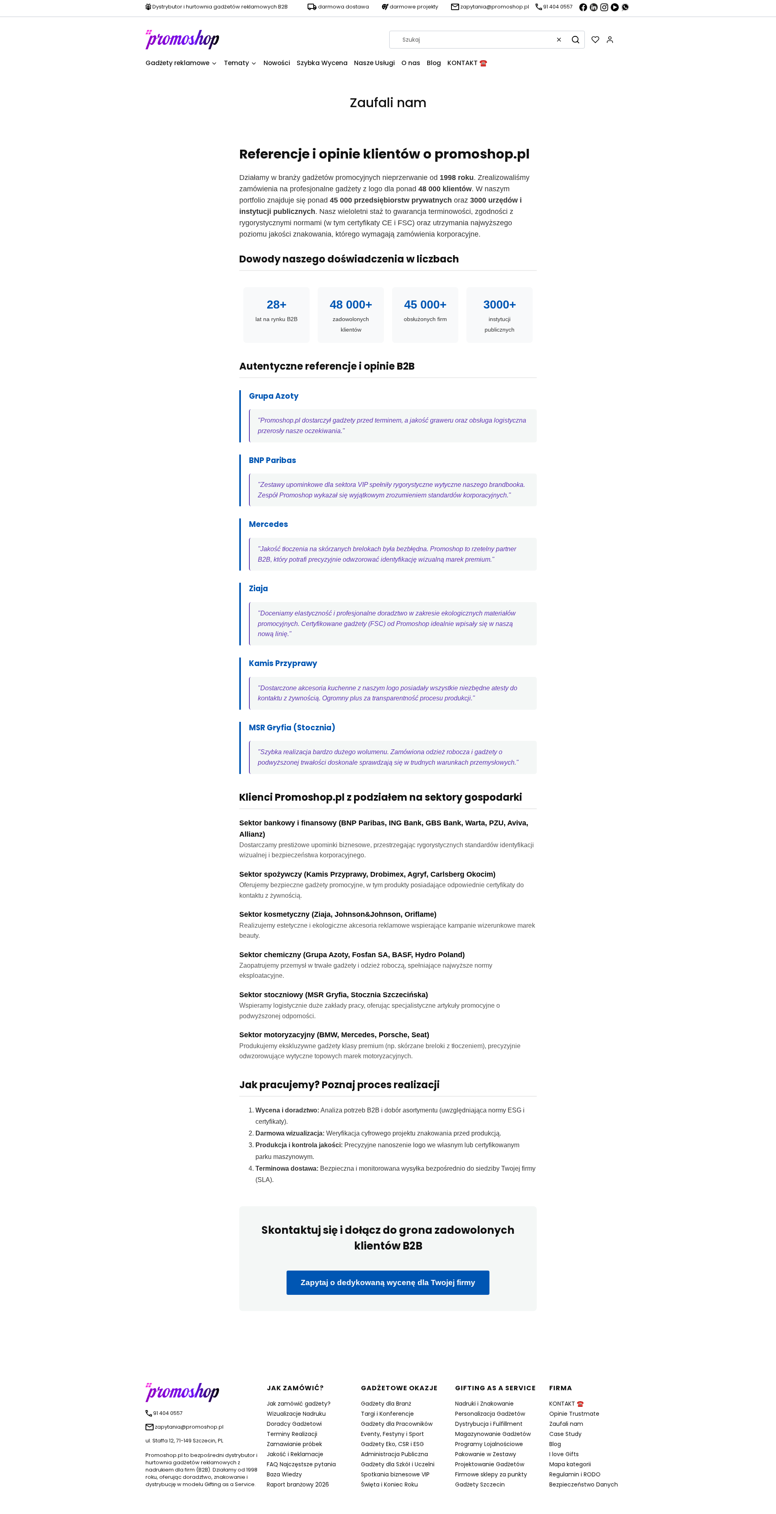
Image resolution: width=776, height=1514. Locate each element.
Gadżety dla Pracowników (396, 1424)
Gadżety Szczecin (480, 1484)
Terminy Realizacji (292, 1434)
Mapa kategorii (570, 1464)
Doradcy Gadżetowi (294, 1424)
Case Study (565, 1434)
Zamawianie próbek (294, 1444)
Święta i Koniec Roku (389, 1484)
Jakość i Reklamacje (295, 1454)
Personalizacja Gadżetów (490, 1414)
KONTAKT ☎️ (566, 1404)
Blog (555, 1444)
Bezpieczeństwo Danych (583, 1484)
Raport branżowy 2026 (298, 1484)
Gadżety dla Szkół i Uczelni (397, 1464)
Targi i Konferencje (387, 1414)
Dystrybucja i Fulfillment (489, 1424)
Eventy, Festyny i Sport (392, 1434)
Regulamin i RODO (575, 1474)
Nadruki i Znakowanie (484, 1404)
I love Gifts (564, 1454)
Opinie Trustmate (574, 1414)
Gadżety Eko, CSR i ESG (392, 1444)
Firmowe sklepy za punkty (491, 1474)
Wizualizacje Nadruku (296, 1414)
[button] (575, 40)
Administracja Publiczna (394, 1454)
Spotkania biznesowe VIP (395, 1474)
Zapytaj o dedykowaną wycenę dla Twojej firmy (388, 1282)
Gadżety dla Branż (386, 1404)
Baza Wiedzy (284, 1474)
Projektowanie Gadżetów (489, 1464)
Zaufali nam (566, 1424)
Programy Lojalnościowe (489, 1444)
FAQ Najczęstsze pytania (301, 1464)
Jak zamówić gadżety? (299, 1404)
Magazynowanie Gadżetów (493, 1434)
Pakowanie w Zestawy (485, 1454)
